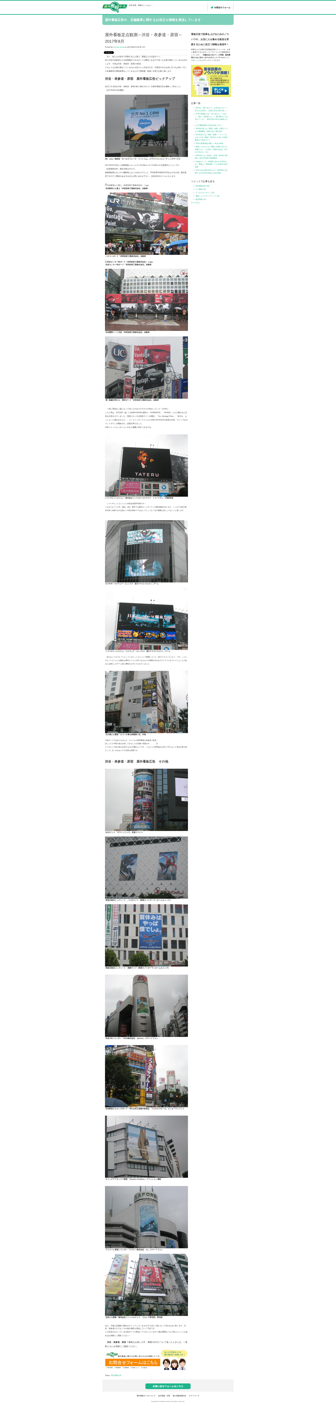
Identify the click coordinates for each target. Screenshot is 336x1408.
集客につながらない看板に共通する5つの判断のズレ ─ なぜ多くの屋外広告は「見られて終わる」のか (211, 149)
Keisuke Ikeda (118, 47)
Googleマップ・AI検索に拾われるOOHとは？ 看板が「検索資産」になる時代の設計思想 (211, 164)
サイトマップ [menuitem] (194, 1396)
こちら (197, 60)
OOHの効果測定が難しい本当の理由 (209, 143)
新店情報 (201, 199)
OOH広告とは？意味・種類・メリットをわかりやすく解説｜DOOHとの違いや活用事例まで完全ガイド (211, 137)
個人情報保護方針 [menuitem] (179, 1396)
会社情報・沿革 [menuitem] (164, 1396)
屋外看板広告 (116, 1375)
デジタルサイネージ (205, 193)
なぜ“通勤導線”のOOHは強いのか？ (209, 125)
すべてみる (195, 203)
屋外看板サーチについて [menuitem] (146, 1396)
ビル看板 (201, 189)
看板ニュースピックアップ (207, 196)
